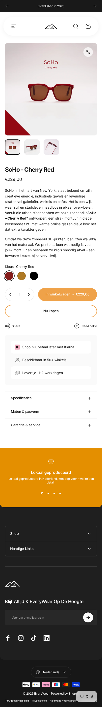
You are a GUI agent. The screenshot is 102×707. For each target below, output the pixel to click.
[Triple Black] (34, 276)
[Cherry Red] (9, 276)
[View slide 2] (48, 493)
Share (16, 326)
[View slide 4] (60, 493)
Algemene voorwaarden (63, 700)
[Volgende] (95, 6)
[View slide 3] (54, 493)
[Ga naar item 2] (32, 147)
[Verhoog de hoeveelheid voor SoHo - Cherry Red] (29, 294)
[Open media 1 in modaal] (88, 52)
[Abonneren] (88, 617)
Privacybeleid (39, 700)
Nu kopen (51, 311)
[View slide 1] (42, 493)
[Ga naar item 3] (51, 147)
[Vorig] (6, 6)
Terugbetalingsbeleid (17, 700)
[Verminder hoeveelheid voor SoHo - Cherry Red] (10, 294)
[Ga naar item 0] (12, 147)
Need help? (89, 326)
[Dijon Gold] (21, 276)
